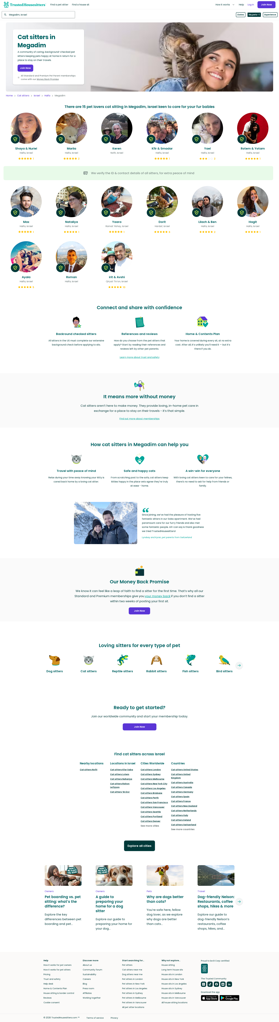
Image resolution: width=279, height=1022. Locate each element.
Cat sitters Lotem (119, 774)
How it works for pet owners (57, 965)
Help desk (48, 983)
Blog (85, 983)
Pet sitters (127, 965)
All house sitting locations (174, 1002)
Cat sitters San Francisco (154, 802)
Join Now (266, 4)
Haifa (47, 95)
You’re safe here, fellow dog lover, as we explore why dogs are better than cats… (164, 917)
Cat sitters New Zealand (184, 806)
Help (241, 4)
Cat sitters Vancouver (152, 807)
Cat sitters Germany (182, 791)
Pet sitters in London (132, 979)
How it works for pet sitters (56, 969)
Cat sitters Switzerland (183, 824)
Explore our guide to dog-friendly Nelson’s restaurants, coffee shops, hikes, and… (213, 921)
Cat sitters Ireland (181, 820)
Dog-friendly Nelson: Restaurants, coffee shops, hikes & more (216, 902)
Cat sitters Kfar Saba (121, 769)
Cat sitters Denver (150, 821)
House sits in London (172, 974)
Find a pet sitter (59, 4)
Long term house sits (172, 969)
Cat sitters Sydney (151, 774)
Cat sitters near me (132, 969)
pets (149, 891)
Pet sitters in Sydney (132, 993)
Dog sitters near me (132, 974)
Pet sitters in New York (133, 983)
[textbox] (38, 14)
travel (201, 891)
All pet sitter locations (133, 1007)
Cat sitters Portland (151, 816)
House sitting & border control (58, 993)
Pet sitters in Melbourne (134, 997)
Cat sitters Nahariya (121, 779)
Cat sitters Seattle (151, 811)
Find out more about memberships (139, 418)
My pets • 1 (254, 14)
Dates (240, 14)
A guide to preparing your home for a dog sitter (109, 904)
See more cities (150, 826)
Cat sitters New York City (154, 783)
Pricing (46, 974)
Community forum (92, 969)
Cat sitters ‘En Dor (120, 791)
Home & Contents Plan (55, 988)
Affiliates (87, 993)
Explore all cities (139, 846)
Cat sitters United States (184, 769)
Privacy (114, 1017)
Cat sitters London (151, 769)
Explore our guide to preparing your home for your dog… (114, 924)
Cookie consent (51, 1002)
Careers (87, 979)
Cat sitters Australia (182, 782)
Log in (251, 4)
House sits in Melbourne (174, 993)
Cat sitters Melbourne (152, 779)
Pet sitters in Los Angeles (134, 988)
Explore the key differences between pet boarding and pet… (63, 919)
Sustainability (89, 974)
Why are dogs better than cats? (165, 899)
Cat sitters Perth (150, 797)
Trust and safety (51, 979)
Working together (92, 997)
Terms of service (95, 1017)
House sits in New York (173, 979)
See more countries (182, 829)
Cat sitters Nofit (88, 769)
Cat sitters (23, 95)
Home (9, 95)
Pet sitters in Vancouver (134, 1002)
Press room (88, 988)
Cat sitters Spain (180, 796)
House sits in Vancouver (174, 997)
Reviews (47, 997)
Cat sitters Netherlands (184, 810)
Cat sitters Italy (179, 815)
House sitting (168, 965)
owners (49, 891)
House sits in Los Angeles (174, 983)
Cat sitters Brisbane (151, 793)
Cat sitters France (181, 801)
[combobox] (38, 14)
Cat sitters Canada (181, 787)
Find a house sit (80, 4)
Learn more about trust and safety (139, 357)
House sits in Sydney (172, 988)
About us (87, 965)
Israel (37, 95)
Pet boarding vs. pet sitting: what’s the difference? (63, 902)
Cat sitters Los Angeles (153, 788)
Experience (270, 14)
